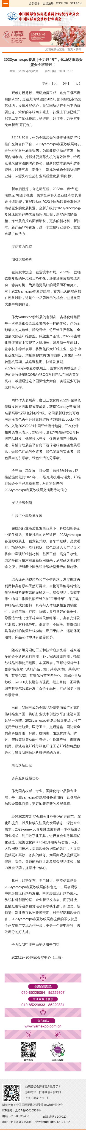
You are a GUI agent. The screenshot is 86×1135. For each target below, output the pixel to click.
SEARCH (76, 3)
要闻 (78, 49)
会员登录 (34, 3)
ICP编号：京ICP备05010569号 (21, 1110)
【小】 (54, 83)
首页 (70, 49)
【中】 (64, 83)
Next (79, 37)
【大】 (74, 83)
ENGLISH (62, 3)
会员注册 (48, 3)
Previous (6, 37)
